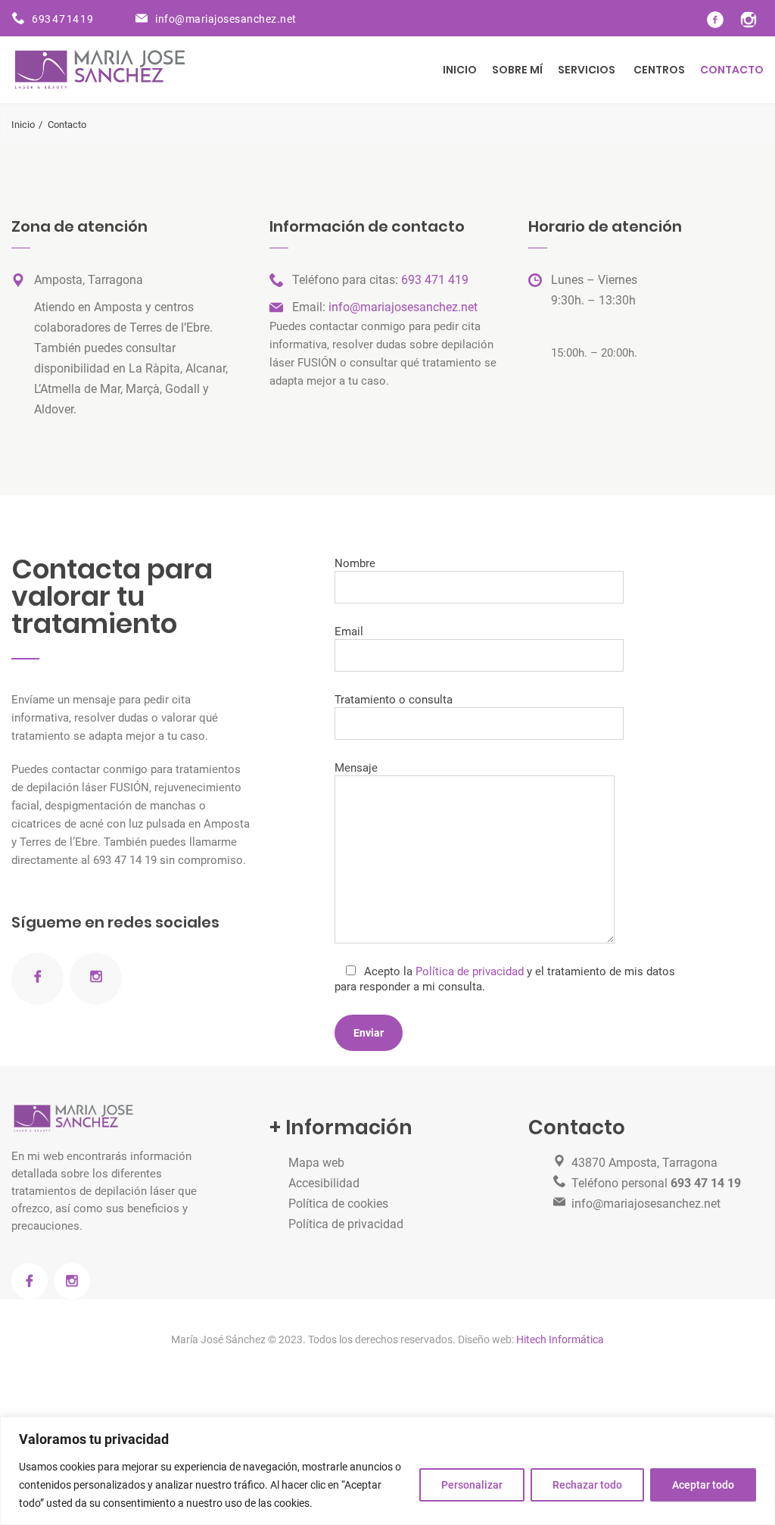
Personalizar (472, 1485)
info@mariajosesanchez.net (226, 19)
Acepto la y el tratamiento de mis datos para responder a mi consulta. (505, 979)
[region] (387, 1471)
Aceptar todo (703, 1485)
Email (349, 631)
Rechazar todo (587, 1485)
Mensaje (356, 768)
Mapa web (316, 1162)
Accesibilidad (323, 1183)
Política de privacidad (470, 971)
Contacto (732, 69)
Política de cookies (338, 1203)
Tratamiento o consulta (394, 699)
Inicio (460, 69)
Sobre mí (517, 69)
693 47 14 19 (62, 19)
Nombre (355, 563)
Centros (659, 69)
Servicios (586, 69)
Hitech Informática (559, 1339)
